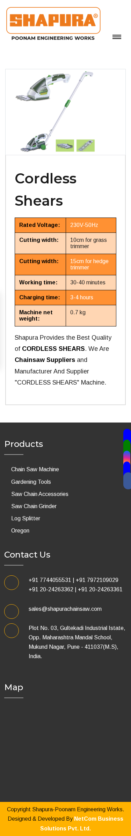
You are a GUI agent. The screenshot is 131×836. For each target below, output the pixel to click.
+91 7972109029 (97, 580)
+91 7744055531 (50, 580)
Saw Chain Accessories (39, 494)
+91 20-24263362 (51, 589)
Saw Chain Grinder (34, 506)
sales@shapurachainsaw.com (65, 609)
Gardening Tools (31, 482)
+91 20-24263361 (100, 589)
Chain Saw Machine (35, 469)
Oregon (20, 531)
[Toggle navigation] (9, 43)
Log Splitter (25, 518)
